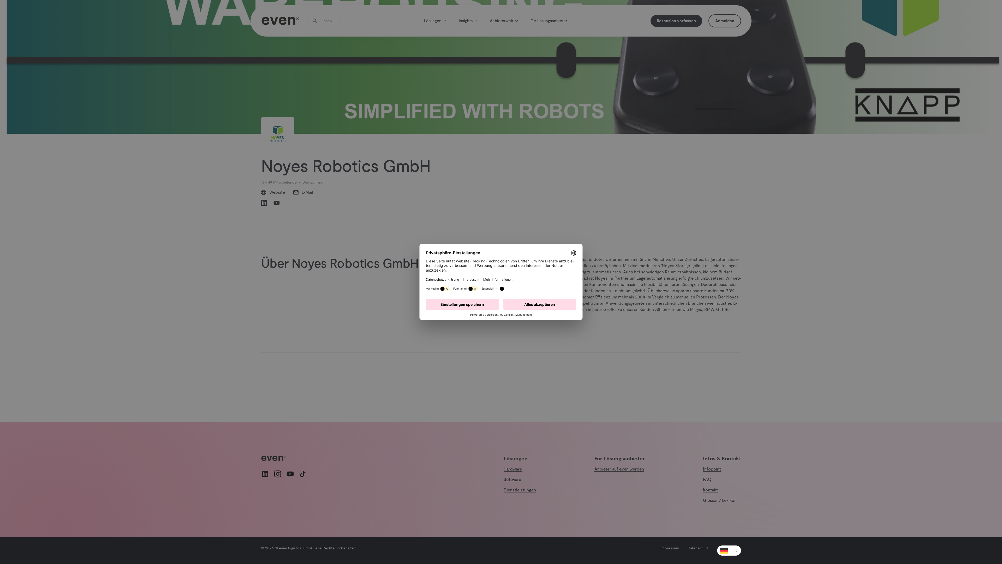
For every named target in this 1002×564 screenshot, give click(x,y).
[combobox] (729, 550)
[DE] (729, 550)
